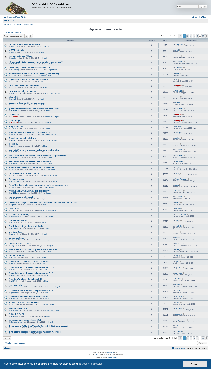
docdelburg (15, 70)
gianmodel (14, 269)
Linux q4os (14, 115)
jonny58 (13, 128)
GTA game (110, 352)
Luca (12, 169)
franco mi (14, 334)
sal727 (13, 304)
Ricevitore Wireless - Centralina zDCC (25, 279)
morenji (13, 257)
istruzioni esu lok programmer (22, 91)
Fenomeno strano (16, 179)
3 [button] (190, 36)
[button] (180, 36)
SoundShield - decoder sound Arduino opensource (31, 167)
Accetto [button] (195, 364)
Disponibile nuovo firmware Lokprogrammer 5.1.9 (31, 273)
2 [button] (187, 36)
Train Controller (16, 285)
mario (13, 234)
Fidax (13, 75)
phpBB (97, 354)
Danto (13, 175)
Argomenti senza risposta (12, 24)
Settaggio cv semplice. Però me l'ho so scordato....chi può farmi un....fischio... (44, 203)
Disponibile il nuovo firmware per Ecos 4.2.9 (28, 297)
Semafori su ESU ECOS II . (21, 244)
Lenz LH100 (14, 209)
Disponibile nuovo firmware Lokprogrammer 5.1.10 (31, 267)
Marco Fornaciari (17, 181)
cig (12, 81)
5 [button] (197, 36)
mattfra (13, 105)
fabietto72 (14, 93)
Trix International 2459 (18, 220)
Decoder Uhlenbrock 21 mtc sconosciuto (27, 103)
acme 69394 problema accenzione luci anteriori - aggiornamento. (37, 156)
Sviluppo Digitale (52, 70)
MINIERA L (15, 193)
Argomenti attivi (27, 24)
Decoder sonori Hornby (19, 214)
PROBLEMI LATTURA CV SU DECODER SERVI (29, 191)
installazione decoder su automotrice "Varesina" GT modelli (35, 332)
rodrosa (13, 134)
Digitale (47, 46)
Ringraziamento (16, 126)
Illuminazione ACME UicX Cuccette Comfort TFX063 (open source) (38, 326)
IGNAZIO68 (15, 64)
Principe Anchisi (16, 216)
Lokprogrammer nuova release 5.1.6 (25, 320)
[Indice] (18, 7)
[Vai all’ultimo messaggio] (184, 44)
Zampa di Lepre (16, 322)
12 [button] (203, 36)
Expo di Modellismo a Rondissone (24, 85)
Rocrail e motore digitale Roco (22, 138)
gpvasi (13, 99)
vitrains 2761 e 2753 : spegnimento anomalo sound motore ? (36, 62)
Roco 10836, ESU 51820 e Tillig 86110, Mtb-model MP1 (33, 250)
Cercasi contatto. (16, 238)
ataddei (13, 58)
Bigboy (13, 205)
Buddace (14, 87)
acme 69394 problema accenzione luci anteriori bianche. (34, 150)
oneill (12, 52)
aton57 (13, 222)
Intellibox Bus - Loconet (49, 134)
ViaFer (13, 251)
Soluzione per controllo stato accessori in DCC (30, 68)
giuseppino (14, 316)
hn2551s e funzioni (17, 50)
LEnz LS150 (14, 97)
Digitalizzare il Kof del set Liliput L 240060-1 (28, 79)
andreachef (15, 46)
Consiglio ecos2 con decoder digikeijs (26, 226)
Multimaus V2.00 (16, 255)
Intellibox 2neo (15, 232)
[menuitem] (24, 17)
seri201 (13, 140)
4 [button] (194, 36)
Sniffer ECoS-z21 (16, 314)
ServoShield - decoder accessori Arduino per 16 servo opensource (38, 185)
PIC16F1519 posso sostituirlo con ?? (25, 302)
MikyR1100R (15, 240)
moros (13, 146)
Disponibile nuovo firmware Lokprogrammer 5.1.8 (31, 291)
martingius (14, 228)
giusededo (14, 310)
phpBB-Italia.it (112, 357)
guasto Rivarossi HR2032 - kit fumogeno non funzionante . (35, 109)
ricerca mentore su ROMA (20, 56)
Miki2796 (14, 281)
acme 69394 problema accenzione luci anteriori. (30, 162)
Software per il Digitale (52, 93)
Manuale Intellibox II (18, 308)
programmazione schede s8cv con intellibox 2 (29, 132)
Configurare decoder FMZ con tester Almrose (29, 261)
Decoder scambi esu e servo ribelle (24, 44)
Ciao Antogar (14, 121)
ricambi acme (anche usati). (21, 197)
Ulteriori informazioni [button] (92, 364)
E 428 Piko (13, 144)
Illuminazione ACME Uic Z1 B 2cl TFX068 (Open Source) (34, 74)
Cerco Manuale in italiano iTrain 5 (24, 173)
